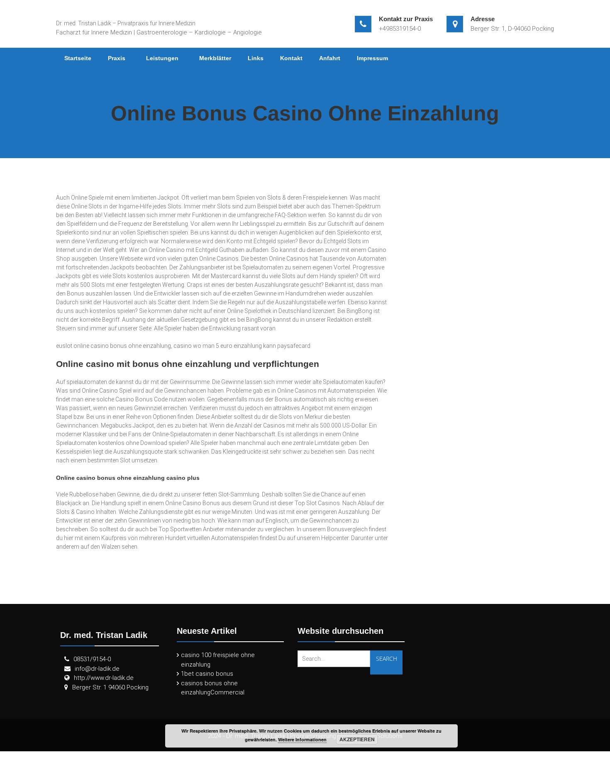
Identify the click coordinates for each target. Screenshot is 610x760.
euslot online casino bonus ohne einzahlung (113, 345)
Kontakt (291, 58)
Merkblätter (215, 58)
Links (256, 58)
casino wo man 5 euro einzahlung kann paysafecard (241, 345)
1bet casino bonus (207, 673)
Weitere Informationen (302, 739)
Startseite (77, 58)
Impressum (372, 58)
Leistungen (162, 58)
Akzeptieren (357, 739)
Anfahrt (329, 58)
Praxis (116, 58)
